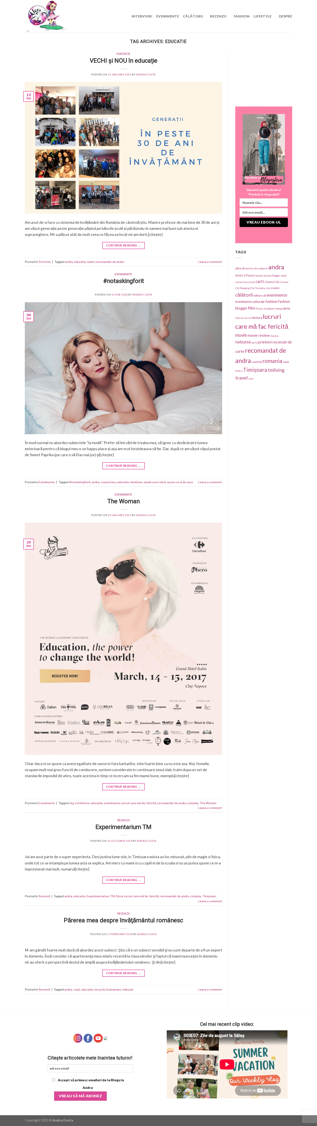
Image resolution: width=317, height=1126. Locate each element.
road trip (257, 362)
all (243, 268)
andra (69, 262)
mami (90, 262)
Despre (285, 16)
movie (241, 335)
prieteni (265, 342)
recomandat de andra (109, 262)
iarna (286, 308)
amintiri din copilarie (256, 268)
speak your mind (155, 482)
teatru (238, 370)
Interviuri (142, 16)
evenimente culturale (250, 301)
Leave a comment (210, 262)
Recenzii (218, 16)
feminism (136, 482)
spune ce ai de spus (180, 482)
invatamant (113, 989)
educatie (80, 262)
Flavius (260, 308)
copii (76, 989)
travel (241, 378)
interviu (239, 317)
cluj (71, 803)
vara (250, 378)
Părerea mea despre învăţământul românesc (123, 920)
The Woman (123, 501)
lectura (257, 317)
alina (238, 268)
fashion (271, 301)
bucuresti (249, 282)
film (251, 307)
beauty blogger (272, 275)
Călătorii (193, 16)
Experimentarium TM (123, 827)
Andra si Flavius (245, 275)
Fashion (242, 16)
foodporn (269, 308)
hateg (279, 308)
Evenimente (167, 16)
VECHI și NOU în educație (123, 60)
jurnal (248, 317)
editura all (259, 295)
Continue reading (123, 245)
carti (260, 281)
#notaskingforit (123, 280)
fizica (119, 896)
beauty (259, 275)
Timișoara (209, 896)
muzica (274, 335)
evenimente (112, 803)
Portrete (123, 54)
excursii (99, 989)
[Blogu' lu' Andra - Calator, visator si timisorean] (57, 16)
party (254, 342)
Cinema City (272, 282)
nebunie (127, 989)
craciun (275, 288)
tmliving (276, 370)
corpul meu (108, 482)
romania (192, 803)
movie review (259, 335)
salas (286, 362)
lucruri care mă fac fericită (138, 803)
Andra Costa (146, 74)
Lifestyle (263, 16)
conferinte (82, 803)
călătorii (244, 295)
